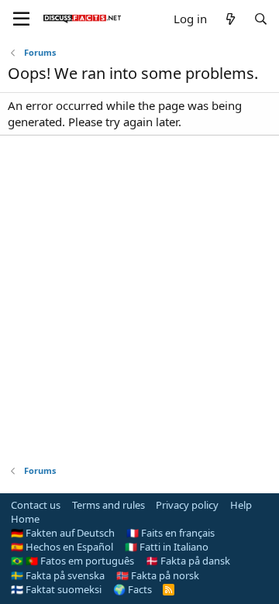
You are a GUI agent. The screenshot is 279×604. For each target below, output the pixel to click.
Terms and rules (108, 505)
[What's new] (230, 19)
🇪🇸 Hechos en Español (62, 547)
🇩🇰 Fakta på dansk (188, 561)
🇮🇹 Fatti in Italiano (166, 547)
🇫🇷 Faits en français (170, 533)
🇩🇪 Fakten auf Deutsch (63, 533)
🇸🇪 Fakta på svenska (58, 575)
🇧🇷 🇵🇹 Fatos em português (72, 561)
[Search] (261, 19)
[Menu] (21, 19)
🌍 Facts (132, 589)
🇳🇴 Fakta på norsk (157, 575)
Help (241, 505)
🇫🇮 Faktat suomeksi (56, 589)
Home (25, 519)
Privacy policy (187, 505)
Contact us (35, 505)
